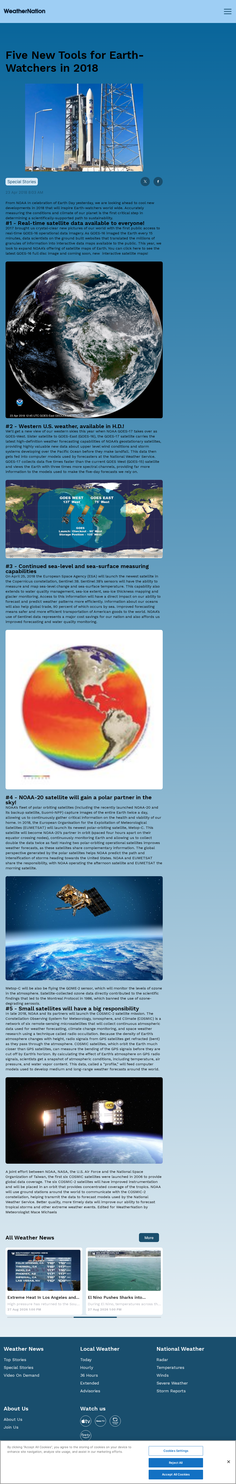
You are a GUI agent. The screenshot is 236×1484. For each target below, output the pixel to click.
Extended (89, 1383)
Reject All (176, 1462)
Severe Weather (172, 1383)
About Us (13, 1419)
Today (85, 1359)
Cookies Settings (175, 1451)
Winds (162, 1375)
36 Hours (89, 1375)
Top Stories (15, 1359)
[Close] (229, 1462)
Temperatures (170, 1367)
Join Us (11, 1427)
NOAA (21, 203)
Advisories (90, 1390)
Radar (162, 1359)
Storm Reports (171, 1390)
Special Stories (18, 1367)
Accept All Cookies (176, 1474)
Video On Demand (21, 1375)
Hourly (86, 1367)
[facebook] (158, 182)
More (149, 1237)
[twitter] (145, 182)
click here (132, 248)
